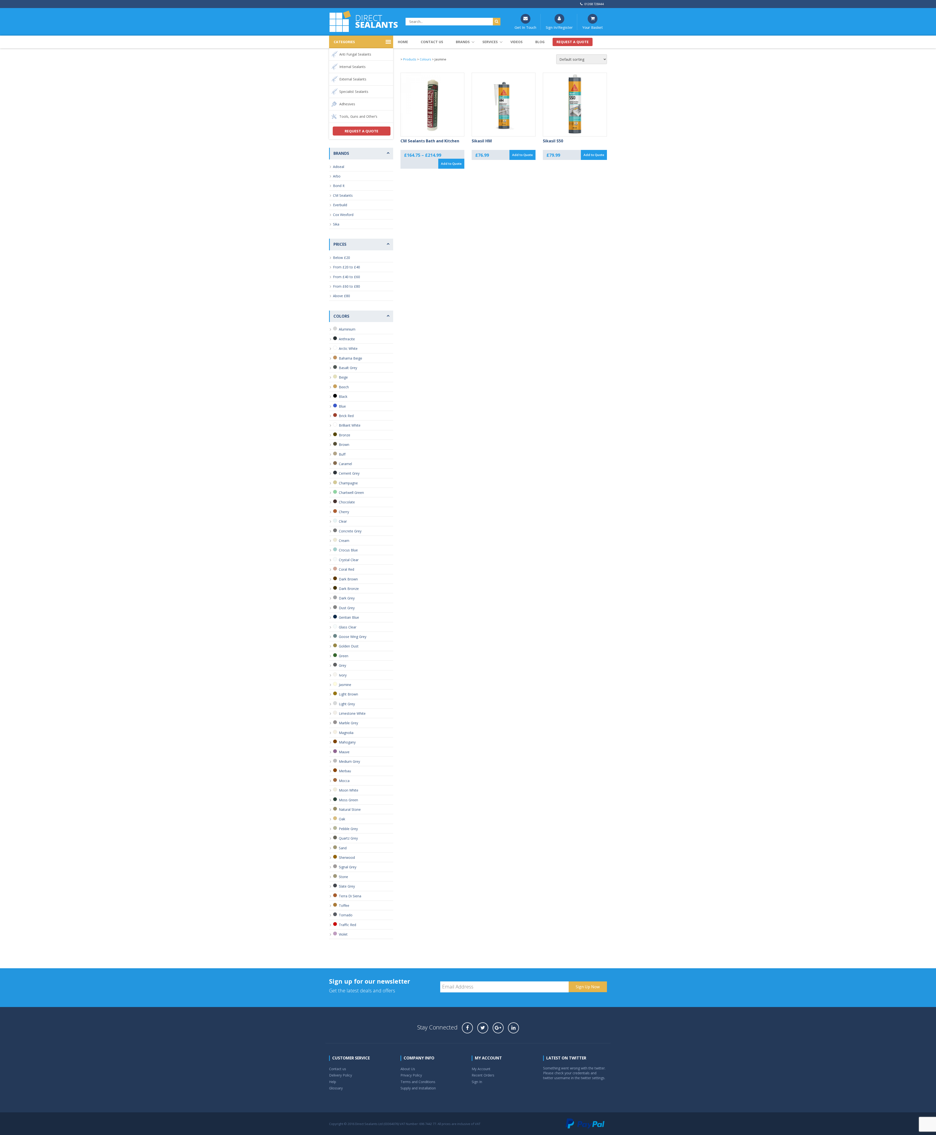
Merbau (345, 771)
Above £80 (341, 296)
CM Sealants (343, 195)
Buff (342, 454)
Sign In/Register (559, 27)
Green (343, 656)
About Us (407, 1069)
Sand (343, 848)
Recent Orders (483, 1075)
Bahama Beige (350, 358)
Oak (342, 819)
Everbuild (340, 205)
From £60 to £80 (346, 286)
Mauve (344, 752)
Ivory (343, 675)
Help (332, 1081)
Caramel (345, 463)
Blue (342, 406)
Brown (344, 444)
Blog (540, 41)
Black (343, 396)
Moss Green (348, 800)
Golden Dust (349, 646)
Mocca (344, 780)
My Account (481, 1069)
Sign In (477, 1081)
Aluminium (347, 329)
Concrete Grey (350, 531)
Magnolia (346, 732)
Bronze (344, 435)
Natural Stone (350, 809)
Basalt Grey (348, 367)
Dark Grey (347, 598)
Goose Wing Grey (352, 636)
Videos (516, 41)
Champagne (348, 483)
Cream (344, 540)
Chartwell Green (351, 492)
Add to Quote (451, 163)
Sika (336, 224)
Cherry (344, 511)
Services (490, 41)
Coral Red (346, 569)
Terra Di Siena (350, 896)
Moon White (348, 790)
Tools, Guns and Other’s (358, 116)
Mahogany (347, 742)
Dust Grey (347, 608)
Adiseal (338, 166)
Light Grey (347, 704)
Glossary (336, 1088)
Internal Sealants (352, 66)
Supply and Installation (418, 1088)
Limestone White (352, 713)
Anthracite (347, 339)
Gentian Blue (349, 617)
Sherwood (347, 857)
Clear (343, 521)
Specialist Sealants (353, 91)
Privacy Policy (411, 1075)
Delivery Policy (340, 1075)
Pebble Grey (348, 828)
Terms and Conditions (417, 1081)
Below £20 (341, 257)
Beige (343, 377)
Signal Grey (347, 867)
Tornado (345, 915)
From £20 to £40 (346, 267)
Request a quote (572, 41)
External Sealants (352, 79)
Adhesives (347, 104)
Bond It (339, 185)
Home (403, 41)
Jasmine (345, 684)
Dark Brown (348, 579)
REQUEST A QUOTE (361, 130)
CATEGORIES (344, 41)
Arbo (337, 176)
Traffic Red (347, 924)
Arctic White (348, 348)
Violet (343, 934)
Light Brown (348, 694)
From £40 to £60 (346, 276)
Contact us (432, 41)
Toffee (344, 905)
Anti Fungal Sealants (355, 54)
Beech (344, 387)
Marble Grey (348, 723)
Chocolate (347, 502)
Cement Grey (349, 473)
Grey (342, 665)
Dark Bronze (349, 588)
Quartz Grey (348, 838)
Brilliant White (350, 425)
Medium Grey (349, 761)
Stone (343, 876)
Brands (463, 41)
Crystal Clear (349, 560)
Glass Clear (347, 627)
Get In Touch (525, 27)
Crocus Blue (348, 550)
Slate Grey (347, 886)
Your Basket (592, 27)
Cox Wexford (343, 214)
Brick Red (346, 415)
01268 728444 (594, 4)
